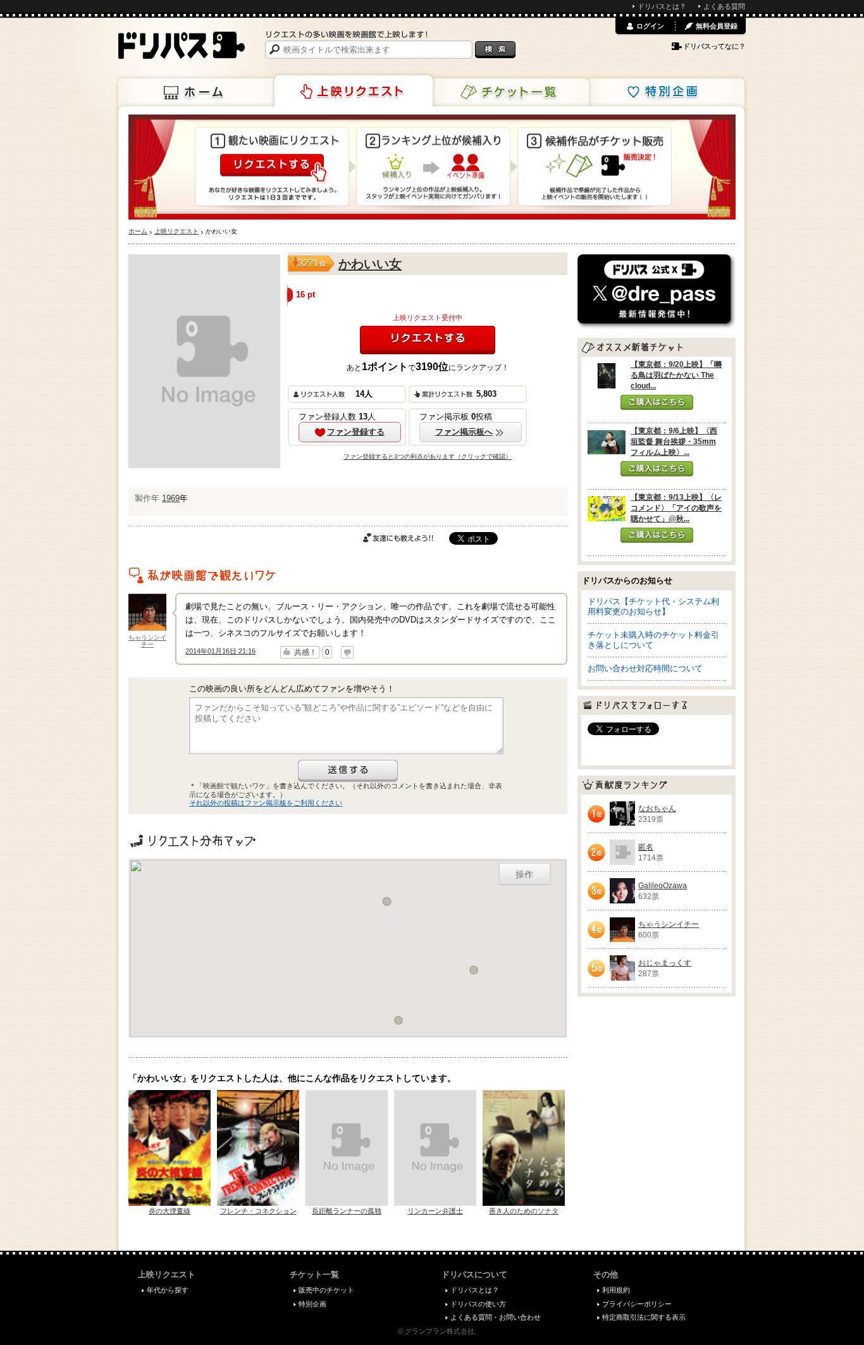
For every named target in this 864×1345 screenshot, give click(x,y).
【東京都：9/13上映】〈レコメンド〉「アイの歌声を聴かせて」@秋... (676, 508)
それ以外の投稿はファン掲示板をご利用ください (265, 803)
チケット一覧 (510, 92)
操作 (524, 873)
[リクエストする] (427, 340)
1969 (171, 498)
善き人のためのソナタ (524, 1211)
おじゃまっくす (664, 962)
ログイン (650, 26)
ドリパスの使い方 (478, 1304)
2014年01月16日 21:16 (220, 651)
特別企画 (665, 92)
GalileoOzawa (662, 885)
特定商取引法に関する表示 (644, 1317)
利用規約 (616, 1290)
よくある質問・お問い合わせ (495, 1317)
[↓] (347, 652)
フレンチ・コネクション (258, 1211)
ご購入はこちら (656, 402)
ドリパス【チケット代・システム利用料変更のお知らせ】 (653, 606)
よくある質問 (724, 6)
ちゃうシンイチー (147, 641)
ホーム (197, 92)
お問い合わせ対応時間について (645, 668)
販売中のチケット (326, 1290)
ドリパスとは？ (662, 6)
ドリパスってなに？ (714, 46)
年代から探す (167, 1290)
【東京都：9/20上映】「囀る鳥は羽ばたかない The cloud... (676, 375)
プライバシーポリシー (637, 1304)
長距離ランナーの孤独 (346, 1211)
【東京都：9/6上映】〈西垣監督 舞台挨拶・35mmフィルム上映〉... (674, 441)
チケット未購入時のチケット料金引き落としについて (653, 640)
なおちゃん (657, 808)
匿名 (645, 847)
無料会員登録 (716, 26)
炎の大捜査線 (169, 1211)
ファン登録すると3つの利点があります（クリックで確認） (427, 456)
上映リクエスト (353, 91)
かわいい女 (370, 264)
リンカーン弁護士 (435, 1211)
